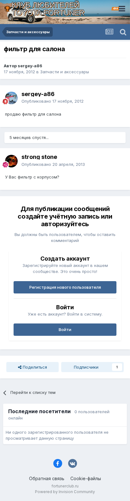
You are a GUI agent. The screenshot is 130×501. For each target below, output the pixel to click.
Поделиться (34, 367)
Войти (65, 329)
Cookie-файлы (85, 478)
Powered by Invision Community (65, 491)
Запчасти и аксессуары (64, 71)
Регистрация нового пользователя (65, 287)
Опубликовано (52, 101)
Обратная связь (46, 478)
